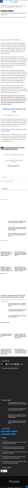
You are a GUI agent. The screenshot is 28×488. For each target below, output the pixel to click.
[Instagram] (11, 364)
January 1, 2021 (16, 115)
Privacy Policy (14, 431)
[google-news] (13, 364)
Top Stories (13, 434)
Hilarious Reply (21, 147)
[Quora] (20, 364)
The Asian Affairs (5, 17)
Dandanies (6, 147)
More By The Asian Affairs (13, 165)
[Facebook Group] (22, 364)
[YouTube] (9, 364)
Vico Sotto (7, 72)
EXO (16, 147)
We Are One (14, 149)
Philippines (10, 10)
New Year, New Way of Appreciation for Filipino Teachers (14, 154)
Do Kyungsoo (11, 147)
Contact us (8, 431)
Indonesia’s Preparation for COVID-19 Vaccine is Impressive (14, 160)
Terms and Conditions (5, 434)
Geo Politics (4, 10)
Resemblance (3, 149)
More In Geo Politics (13, 166)
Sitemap (2, 431)
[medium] (6, 364)
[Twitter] (4, 364)
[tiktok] (15, 364)
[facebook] (2, 364)
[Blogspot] (17, 364)
